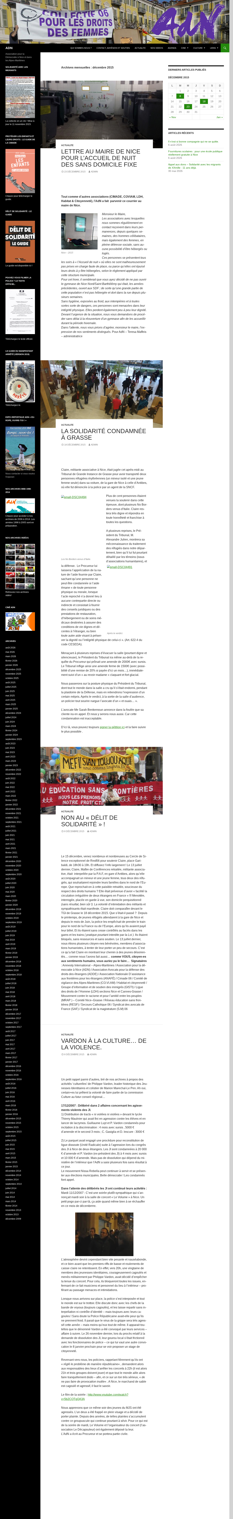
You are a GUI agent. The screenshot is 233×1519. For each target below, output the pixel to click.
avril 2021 (10, 844)
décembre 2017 (13, 1014)
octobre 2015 (12, 1127)
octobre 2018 (12, 970)
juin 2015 (10, 1144)
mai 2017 (10, 1044)
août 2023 (10, 743)
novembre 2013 (13, 1210)
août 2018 (10, 979)
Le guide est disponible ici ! (18, 265)
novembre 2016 (13, 1070)
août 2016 (10, 1083)
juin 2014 (10, 1192)
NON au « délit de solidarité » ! (89, 821)
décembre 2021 (13, 809)
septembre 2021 (13, 822)
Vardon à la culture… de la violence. (104, 1044)
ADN (9, 48)
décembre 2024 (13, 713)
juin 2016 (10, 1092)
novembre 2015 (13, 1123)
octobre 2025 (12, 678)
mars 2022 (10, 796)
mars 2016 (10, 1105)
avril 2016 (10, 1101)
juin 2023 (10, 748)
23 (188, 106)
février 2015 (11, 1162)
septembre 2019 (13, 922)
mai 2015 (10, 1149)
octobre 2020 (12, 870)
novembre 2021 (13, 813)
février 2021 (11, 852)
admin (94, 171)
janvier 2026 (11, 665)
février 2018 (11, 1005)
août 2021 (10, 826)
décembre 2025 (13, 669)
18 (204, 101)
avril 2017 (10, 1049)
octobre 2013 (12, 1214)
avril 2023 (10, 756)
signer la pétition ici (112, 727)
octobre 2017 (12, 1022)
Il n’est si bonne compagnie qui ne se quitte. (193, 141)
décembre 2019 (13, 909)
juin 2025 (10, 691)
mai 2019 (10, 940)
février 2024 (11, 730)
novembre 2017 (13, 1018)
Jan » (219, 117)
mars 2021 (10, 848)
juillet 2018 (10, 983)
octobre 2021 (12, 817)
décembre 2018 (13, 961)
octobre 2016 (12, 1075)
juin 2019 (10, 935)
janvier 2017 (11, 1062)
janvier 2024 (11, 735)
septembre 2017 (13, 1027)
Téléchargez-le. (13, 405)
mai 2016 (10, 1097)
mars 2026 (10, 656)
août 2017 (10, 1031)
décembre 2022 (13, 769)
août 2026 (10, 647)
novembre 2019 (13, 913)
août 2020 (10, 878)
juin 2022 (10, 783)
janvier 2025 (11, 708)
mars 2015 (10, 1158)
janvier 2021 (11, 857)
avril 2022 (10, 791)
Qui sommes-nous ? (81, 48)
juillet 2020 (10, 883)
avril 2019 (10, 944)
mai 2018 (10, 992)
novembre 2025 (13, 674)
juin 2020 (10, 887)
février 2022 (11, 800)
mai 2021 (10, 839)
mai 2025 (10, 695)
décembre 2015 (13, 1118)
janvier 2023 (11, 765)
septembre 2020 (13, 874)
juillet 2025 (10, 687)
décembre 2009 (13, 1219)
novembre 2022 (13, 774)
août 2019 (10, 926)
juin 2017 (10, 1040)
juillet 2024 (10, 717)
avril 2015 (10, 1153)
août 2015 (10, 1136)
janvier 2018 (11, 1009)
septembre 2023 (13, 739)
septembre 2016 (13, 1079)
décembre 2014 (13, 1171)
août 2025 (10, 682)
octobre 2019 (12, 918)
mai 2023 (10, 752)
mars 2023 (10, 761)
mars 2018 (10, 1001)
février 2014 (11, 1206)
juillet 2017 (10, 1035)
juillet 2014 (10, 1188)
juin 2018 (10, 988)
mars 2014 (10, 1201)
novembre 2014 (13, 1175)
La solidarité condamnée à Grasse (103, 434)
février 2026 (11, 660)
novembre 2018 (13, 966)
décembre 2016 (13, 1066)
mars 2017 (10, 1053)
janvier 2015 (11, 1166)
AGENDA (172, 48)
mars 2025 (10, 704)
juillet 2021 (10, 831)
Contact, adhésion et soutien (113, 48)
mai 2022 (10, 787)
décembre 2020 (13, 861)
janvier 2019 (11, 957)
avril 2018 (10, 996)
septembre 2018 (13, 974)
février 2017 (11, 1057)
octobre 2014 (12, 1179)
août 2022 (10, 778)
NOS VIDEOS (157, 48)
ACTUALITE (140, 48)
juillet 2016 (10, 1088)
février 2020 (11, 900)
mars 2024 (10, 726)
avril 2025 (10, 700)
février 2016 (11, 1110)
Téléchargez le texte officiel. (19, 339)
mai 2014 (10, 1197)
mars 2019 (10, 948)
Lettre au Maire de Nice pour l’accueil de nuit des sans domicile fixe (100, 158)
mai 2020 (10, 892)
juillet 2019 (10, 931)
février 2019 (11, 953)
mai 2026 (10, 652)
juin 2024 (10, 722)
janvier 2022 (11, 804)
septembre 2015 (13, 1131)
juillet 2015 (10, 1140)
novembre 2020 (13, 865)
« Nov (172, 117)
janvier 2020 (11, 905)
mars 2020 (10, 896)
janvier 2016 (11, 1114)
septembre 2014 (13, 1184)
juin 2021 (10, 835)
